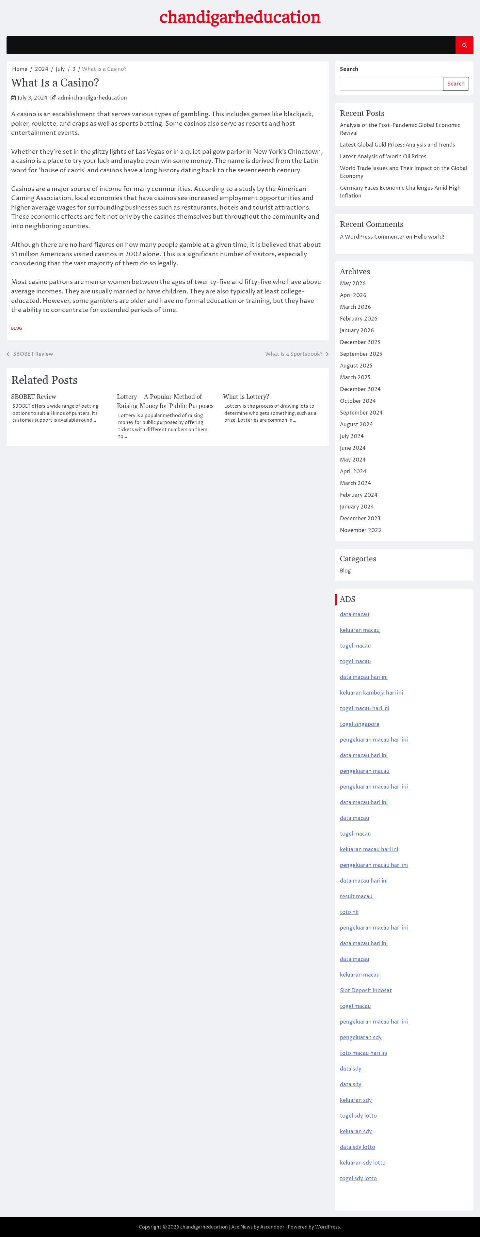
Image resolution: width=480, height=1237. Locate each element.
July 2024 (352, 436)
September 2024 (361, 412)
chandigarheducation (240, 17)
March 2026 (355, 307)
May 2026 (353, 283)
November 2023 (360, 530)
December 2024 (360, 389)
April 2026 (353, 295)
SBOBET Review (33, 397)
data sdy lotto (357, 1147)
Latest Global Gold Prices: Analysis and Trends (397, 145)
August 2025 (356, 365)
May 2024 (353, 459)
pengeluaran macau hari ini (374, 865)
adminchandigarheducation (92, 98)
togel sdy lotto (358, 1178)
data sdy (350, 1069)
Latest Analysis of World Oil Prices (383, 156)
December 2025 (360, 342)
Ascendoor (272, 1227)
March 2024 (355, 483)
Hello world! (429, 237)
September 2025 (361, 354)
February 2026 (358, 318)
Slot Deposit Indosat (366, 990)
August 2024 (356, 424)
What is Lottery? (246, 397)
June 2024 (353, 448)
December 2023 (360, 518)
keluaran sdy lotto (363, 1163)
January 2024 (357, 506)
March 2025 (355, 377)
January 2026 (357, 330)
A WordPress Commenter (372, 237)
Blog (16, 328)
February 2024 (358, 495)
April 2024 (353, 471)
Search (349, 69)
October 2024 (358, 401)
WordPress (327, 1227)
